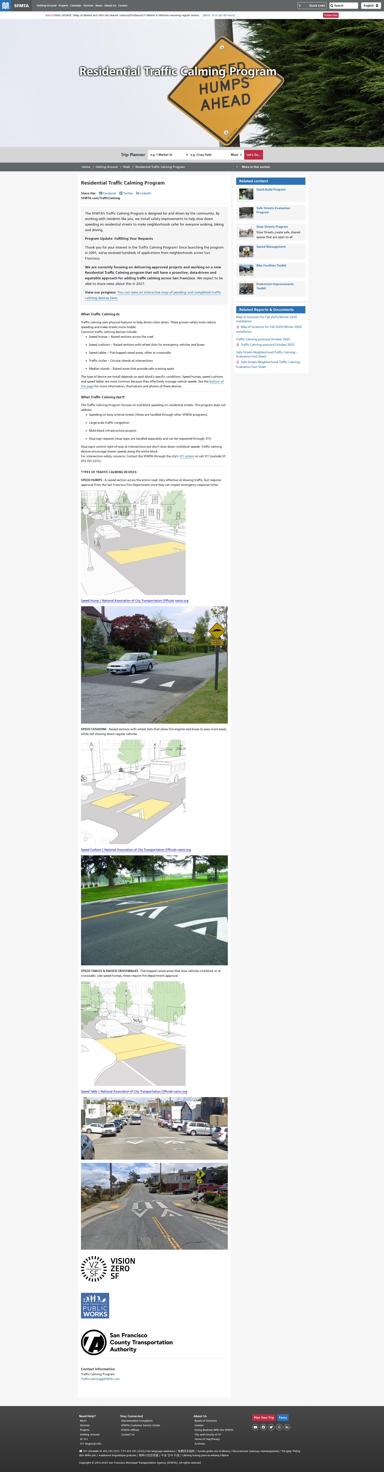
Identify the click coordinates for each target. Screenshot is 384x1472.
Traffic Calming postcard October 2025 (263, 339)
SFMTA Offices (130, 1430)
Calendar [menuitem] (75, 5)
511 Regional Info (90, 1443)
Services (84, 1425)
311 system (186, 456)
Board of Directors (206, 1420)
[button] (371, 5)
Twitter (128, 193)
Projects (84, 1430)
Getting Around (107, 167)
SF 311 (84, 1439)
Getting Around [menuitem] (46, 5)
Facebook (109, 193)
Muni (83, 1420)
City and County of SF (208, 1434)
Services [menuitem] (88, 5)
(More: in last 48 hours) (219, 15)
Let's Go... (254, 155)
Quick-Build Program (271, 189)
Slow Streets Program (272, 227)
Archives (200, 1443)
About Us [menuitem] (110, 5)
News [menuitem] (98, 5)
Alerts (49, 15)
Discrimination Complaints (137, 1420)
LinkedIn (145, 193)
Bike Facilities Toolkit (271, 265)
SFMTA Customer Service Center (140, 1425)
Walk (126, 167)
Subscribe (330, 15)
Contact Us (127, 1434)
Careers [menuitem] (122, 5)
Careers (199, 1425)
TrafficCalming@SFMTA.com (100, 1379)
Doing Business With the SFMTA (214, 1430)
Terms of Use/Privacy (207, 1439)
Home (86, 167)
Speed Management (271, 247)
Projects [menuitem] (63, 5)
